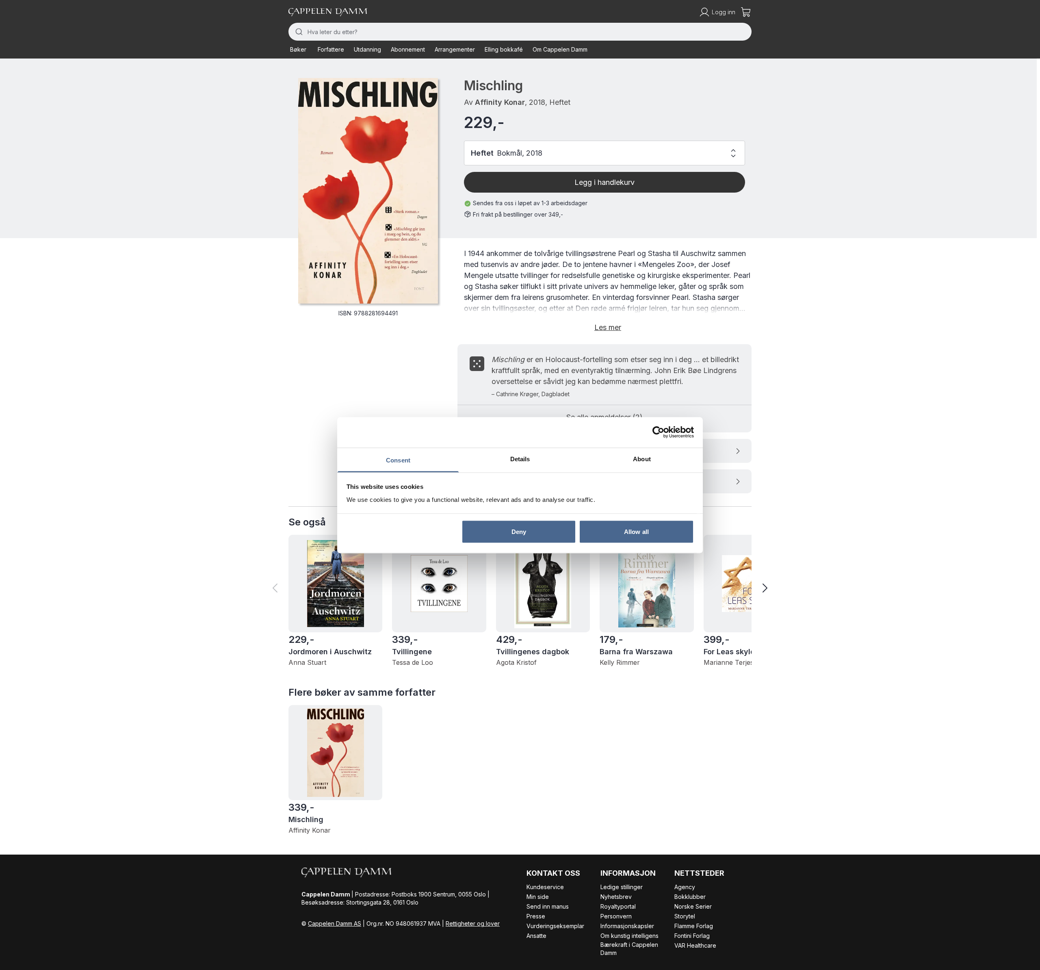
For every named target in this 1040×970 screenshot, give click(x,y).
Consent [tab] (398, 459)
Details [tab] (520, 458)
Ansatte (536, 935)
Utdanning (367, 49)
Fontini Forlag (692, 935)
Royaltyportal (618, 906)
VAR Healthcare (695, 945)
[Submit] (298, 32)
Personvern (616, 916)
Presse (535, 916)
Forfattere (331, 49)
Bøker (298, 49)
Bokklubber (690, 896)
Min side (537, 896)
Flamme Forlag (693, 925)
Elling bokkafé (504, 49)
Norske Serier (693, 906)
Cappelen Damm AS (334, 923)
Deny (518, 531)
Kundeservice (545, 886)
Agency (684, 886)
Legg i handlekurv (604, 182)
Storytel (684, 916)
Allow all (636, 531)
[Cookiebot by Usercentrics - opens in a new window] (658, 432)
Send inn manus (547, 906)
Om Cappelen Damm (560, 49)
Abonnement (408, 49)
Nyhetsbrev (616, 896)
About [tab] (642, 458)
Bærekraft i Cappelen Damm (629, 948)
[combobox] (520, 32)
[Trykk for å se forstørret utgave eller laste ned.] (368, 191)
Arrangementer (455, 49)
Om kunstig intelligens (629, 935)
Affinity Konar (500, 102)
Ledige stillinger (621, 886)
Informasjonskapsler (627, 925)
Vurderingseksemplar (555, 925)
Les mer (607, 327)
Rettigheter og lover (473, 923)
